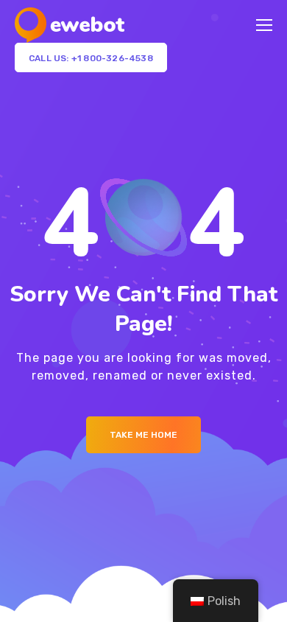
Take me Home (143, 435)
